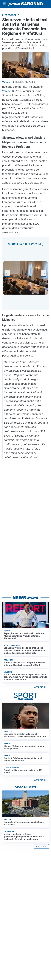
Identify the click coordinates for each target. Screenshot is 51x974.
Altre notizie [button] (40, 686)
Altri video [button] (41, 846)
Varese (6, 91)
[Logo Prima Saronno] (25, 4)
